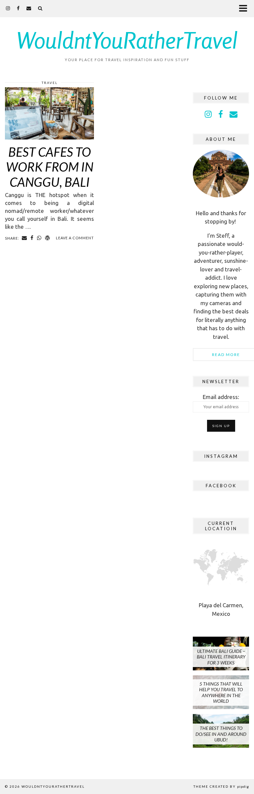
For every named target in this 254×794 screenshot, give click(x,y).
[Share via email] (24, 238)
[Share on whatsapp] (39, 238)
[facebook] (18, 8)
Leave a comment (75, 238)
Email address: (221, 397)
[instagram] (8, 8)
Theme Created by (221, 786)
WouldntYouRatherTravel (127, 40)
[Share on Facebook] (32, 238)
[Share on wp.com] (47, 238)
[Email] (28, 8)
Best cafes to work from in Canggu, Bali (49, 166)
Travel (50, 83)
